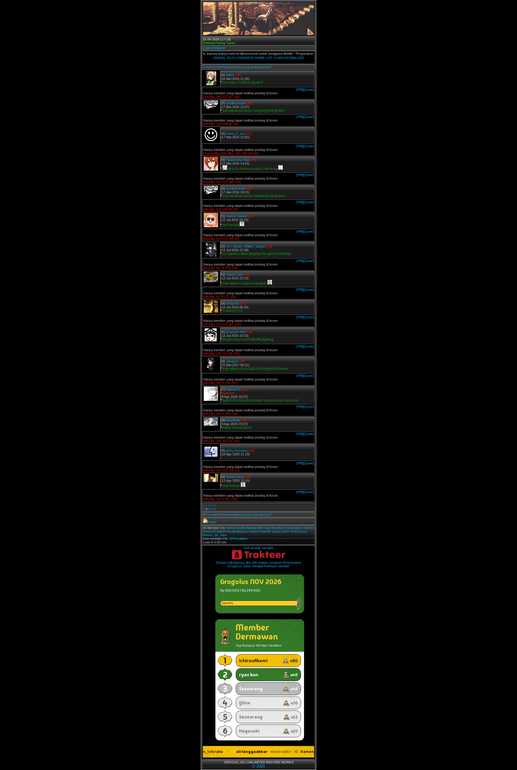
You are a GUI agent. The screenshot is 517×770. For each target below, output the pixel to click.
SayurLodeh (235, 274)
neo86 (240, 528)
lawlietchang (235, 477)
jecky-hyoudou (237, 450)
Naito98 (265, 531)
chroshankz (293, 528)
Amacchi (209, 531)
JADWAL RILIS (224, 58)
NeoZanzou (298, 531)
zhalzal (254, 531)
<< (204, 505)
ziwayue (232, 361)
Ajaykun (242, 531)
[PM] (299, 89)
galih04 (221, 531)
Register (219, 48)
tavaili (231, 531)
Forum (207, 67)
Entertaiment (224, 67)
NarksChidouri (236, 216)
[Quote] (308, 89)
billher (230, 75)
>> (214, 505)
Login (207, 48)
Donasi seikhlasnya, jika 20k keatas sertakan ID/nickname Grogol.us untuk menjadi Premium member (258, 564)
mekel (230, 528)
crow (266, 528)
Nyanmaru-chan (238, 160)
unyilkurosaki (235, 103)
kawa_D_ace (235, 133)
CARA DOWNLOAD (289, 58)
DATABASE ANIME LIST (255, 58)
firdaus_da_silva (214, 535)
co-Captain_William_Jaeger (246, 246)
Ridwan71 (233, 389)
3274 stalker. (238, 538)
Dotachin (232, 303)
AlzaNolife (233, 420)
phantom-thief (236, 332)
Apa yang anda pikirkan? (254, 67)
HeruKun (277, 528)
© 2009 (258, 766)
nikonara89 (254, 528)
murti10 (308, 528)
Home (212, 522)
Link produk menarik (258, 548)
